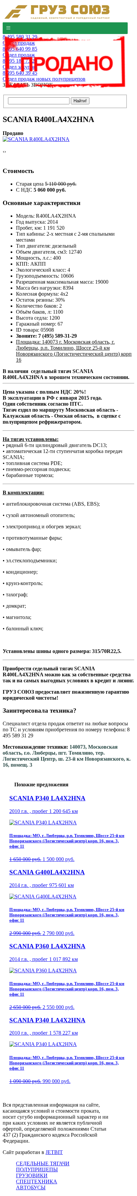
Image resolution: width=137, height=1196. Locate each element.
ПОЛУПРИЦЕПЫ (37, 1169)
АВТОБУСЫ (31, 1187)
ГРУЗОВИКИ (32, 1175)
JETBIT (54, 1152)
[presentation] (3, 152)
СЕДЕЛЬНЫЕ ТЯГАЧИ (42, 1163)
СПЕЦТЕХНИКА (36, 1181)
